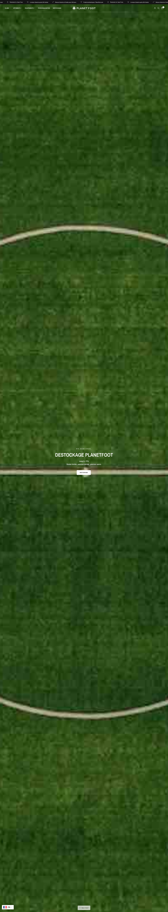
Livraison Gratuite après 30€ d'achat (99, 2)
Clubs (7, 8)
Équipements (29, 8)
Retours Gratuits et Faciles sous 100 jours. (25, 2)
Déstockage (57, 8)
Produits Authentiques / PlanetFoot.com (53, 2)
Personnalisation (44, 8)
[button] (84, 472)
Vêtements (17, 8)
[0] (161, 8)
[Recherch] (158, 8)
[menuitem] (8, 8)
